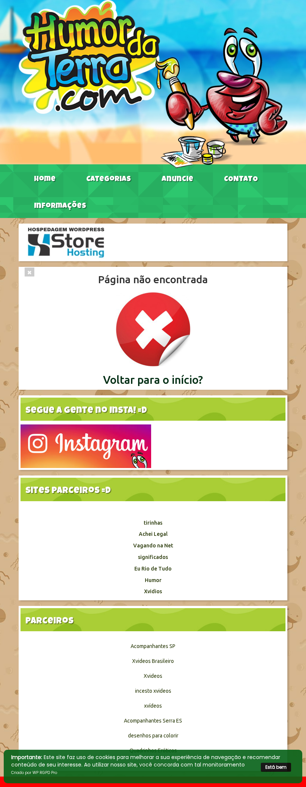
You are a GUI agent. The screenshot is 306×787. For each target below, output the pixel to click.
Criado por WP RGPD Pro (34, 772)
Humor (153, 580)
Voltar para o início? (153, 379)
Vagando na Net (153, 546)
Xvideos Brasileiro (153, 661)
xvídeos (153, 706)
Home (45, 179)
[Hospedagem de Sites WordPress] (66, 242)
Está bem (276, 767)
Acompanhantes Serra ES (153, 721)
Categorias (108, 179)
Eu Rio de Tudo (153, 569)
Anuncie (177, 179)
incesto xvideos (153, 691)
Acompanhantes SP (153, 646)
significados (153, 557)
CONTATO (241, 179)
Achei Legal (153, 534)
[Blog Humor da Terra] (153, 83)
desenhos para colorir (153, 736)
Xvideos (153, 676)
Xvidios (153, 591)
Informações (60, 206)
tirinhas (153, 523)
